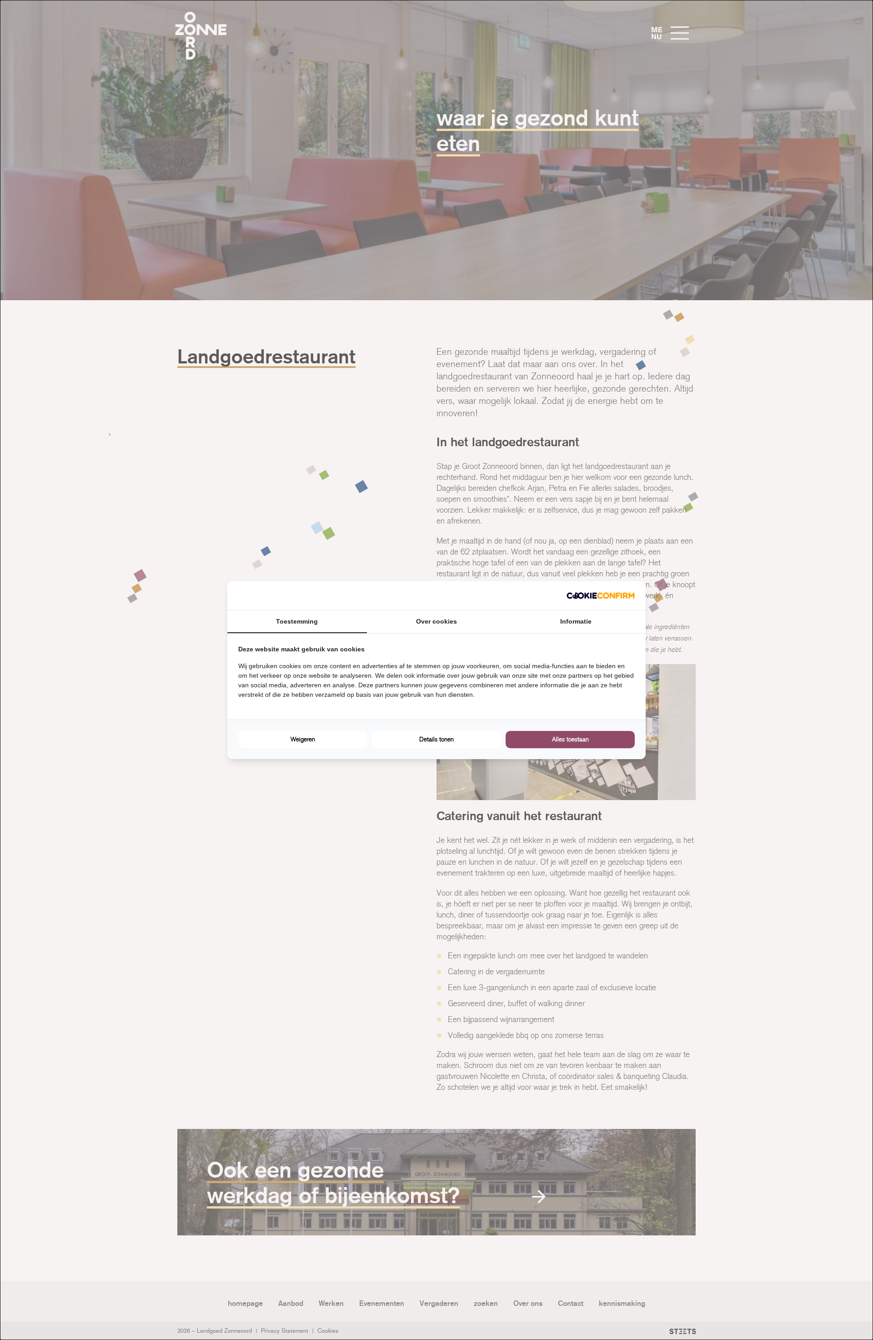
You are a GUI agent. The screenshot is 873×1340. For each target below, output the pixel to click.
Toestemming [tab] (297, 621)
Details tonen (436, 739)
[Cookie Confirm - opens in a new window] (601, 595)
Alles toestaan (570, 739)
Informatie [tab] (576, 621)
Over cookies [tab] (436, 621)
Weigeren (303, 739)
